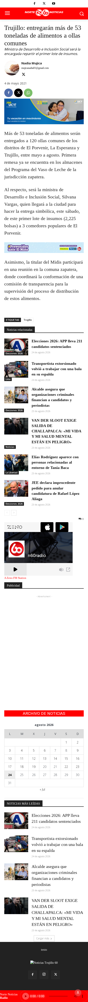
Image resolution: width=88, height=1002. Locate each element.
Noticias (10, 446)
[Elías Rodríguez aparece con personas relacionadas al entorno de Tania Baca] (16, 462)
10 (10, 759)
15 (66, 759)
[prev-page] (7, 513)
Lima (8, 379)
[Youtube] (53, 3)
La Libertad (12, 472)
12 (33, 759)
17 (10, 767)
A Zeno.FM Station (15, 578)
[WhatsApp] (28, 93)
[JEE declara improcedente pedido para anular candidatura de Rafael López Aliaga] (16, 488)
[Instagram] (44, 974)
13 (44, 759)
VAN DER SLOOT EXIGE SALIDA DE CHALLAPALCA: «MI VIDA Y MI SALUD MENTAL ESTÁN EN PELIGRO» (56, 431)
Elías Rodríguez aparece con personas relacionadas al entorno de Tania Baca (55, 462)
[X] (44, 3)
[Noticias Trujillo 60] (44, 12)
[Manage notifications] (78, 992)
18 (21, 767)
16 (77, 759)
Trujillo (27, 319)
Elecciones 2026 (14, 353)
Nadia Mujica (31, 63)
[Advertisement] (44, 643)
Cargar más (42, 938)
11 (21, 759)
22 (66, 767)
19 (33, 767)
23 (77, 767)
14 (55, 759)
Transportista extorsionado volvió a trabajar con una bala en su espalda (57, 368)
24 (10, 775)
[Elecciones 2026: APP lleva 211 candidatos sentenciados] (16, 346)
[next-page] (13, 513)
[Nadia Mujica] (11, 69)
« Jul (42, 789)
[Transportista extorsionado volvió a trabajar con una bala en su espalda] (16, 369)
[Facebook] (34, 3)
